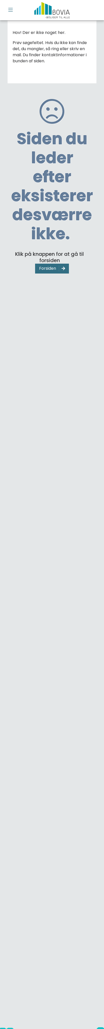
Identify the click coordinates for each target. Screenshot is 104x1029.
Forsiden (47, 268)
